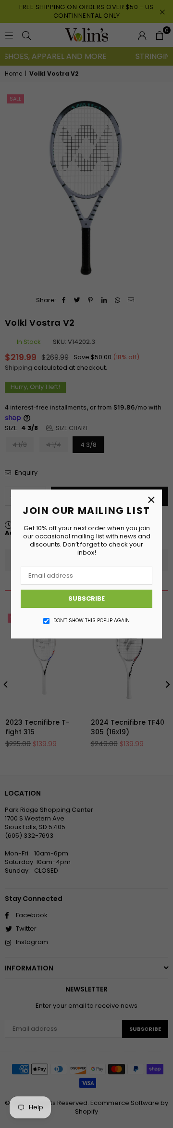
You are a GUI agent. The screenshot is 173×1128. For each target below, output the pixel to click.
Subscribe (86, 598)
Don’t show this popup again (91, 620)
